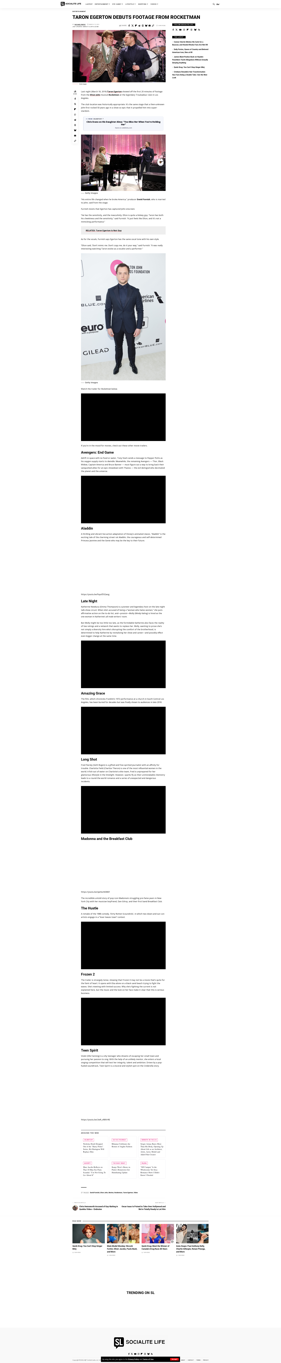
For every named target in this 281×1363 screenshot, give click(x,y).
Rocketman (118, 1192)
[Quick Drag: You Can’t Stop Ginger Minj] (88, 1233)
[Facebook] (173, 30)
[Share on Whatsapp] (75, 114)
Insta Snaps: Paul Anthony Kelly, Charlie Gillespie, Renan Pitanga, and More (190, 1249)
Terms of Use (148, 1359)
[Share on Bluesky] (146, 25)
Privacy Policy (133, 1359)
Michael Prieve (80, 24)
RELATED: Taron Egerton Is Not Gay (104, 230)
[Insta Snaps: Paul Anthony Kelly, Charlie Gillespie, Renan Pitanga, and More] (192, 1233)
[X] (176, 30)
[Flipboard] (187, 30)
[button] (174, 1359)
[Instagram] (184, 30)
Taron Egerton (114, 91)
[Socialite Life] (71, 4)
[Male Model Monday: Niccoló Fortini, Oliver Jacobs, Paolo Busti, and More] (123, 1233)
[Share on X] (132, 25)
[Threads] (191, 30)
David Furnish (95, 1192)
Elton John (95, 94)
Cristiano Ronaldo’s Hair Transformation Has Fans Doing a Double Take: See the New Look (189, 75)
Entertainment (79, 11)
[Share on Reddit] (139, 25)
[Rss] (199, 30)
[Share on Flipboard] (135, 25)
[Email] (149, 25)
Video (136, 1192)
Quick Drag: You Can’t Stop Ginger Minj (189, 67)
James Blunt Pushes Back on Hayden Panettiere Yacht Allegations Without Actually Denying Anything (190, 60)
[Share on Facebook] (129, 25)
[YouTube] (180, 30)
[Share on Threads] (142, 25)
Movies (111, 1192)
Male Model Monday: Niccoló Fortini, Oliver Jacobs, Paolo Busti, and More (122, 1249)
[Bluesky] (195, 30)
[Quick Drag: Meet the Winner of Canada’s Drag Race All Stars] (158, 1233)
